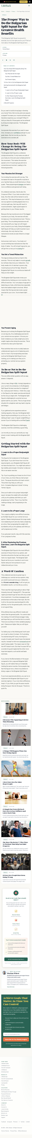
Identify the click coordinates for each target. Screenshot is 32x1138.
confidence (17, 133)
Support (3, 1117)
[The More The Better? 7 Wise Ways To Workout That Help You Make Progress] (16, 829)
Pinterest (15, 1121)
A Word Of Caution (9, 103)
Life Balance (4, 1069)
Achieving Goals (5, 1071)
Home (2, 11)
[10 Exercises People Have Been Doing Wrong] (16, 862)
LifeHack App (4, 1076)
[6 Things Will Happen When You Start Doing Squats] (16, 737)
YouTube (23, 1121)
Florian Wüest (6, 49)
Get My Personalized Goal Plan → (16, 959)
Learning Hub (4, 1083)
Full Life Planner (5, 1080)
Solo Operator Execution (7, 1100)
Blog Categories (5, 1111)
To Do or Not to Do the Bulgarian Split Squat (16, 82)
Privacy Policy (13, 1131)
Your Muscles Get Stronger (12, 73)
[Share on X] (10, 60)
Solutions (4, 1087)
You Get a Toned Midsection (12, 76)
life (16, 383)
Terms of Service (5, 1131)
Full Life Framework (5, 1067)
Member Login (4, 1115)
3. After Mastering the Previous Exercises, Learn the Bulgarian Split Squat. (15, 98)
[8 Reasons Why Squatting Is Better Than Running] (16, 709)
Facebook (3, 1121)
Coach (28, 420)
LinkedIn (28, 1121)
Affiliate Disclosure (22, 1131)
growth (28, 260)
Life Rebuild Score (5, 1065)
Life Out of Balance (5, 1096)
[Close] (30, 2)
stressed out (24, 641)
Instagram (9, 1121)
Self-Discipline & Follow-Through (8, 1091)
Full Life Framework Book (7, 1078)
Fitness (13, 11)
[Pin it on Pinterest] (6, 60)
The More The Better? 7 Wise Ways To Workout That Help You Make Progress (15, 844)
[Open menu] (29, 5)
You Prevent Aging (10, 79)
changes (21, 184)
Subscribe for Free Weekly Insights (16, 1039)
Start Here (4, 1061)
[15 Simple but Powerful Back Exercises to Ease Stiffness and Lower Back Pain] (16, 798)
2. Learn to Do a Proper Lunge (13, 93)
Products (4, 1074)
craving (19, 248)
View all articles (10, 986)
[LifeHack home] (6, 5)
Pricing (2, 1085)
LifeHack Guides (5, 1063)
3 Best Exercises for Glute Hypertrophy (12, 783)
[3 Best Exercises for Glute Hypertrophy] (16, 769)
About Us (3, 1105)
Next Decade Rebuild (6, 1098)
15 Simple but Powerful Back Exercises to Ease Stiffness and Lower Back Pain (14, 811)
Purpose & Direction (5, 1093)
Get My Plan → (23, 1)
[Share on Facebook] (2, 60)
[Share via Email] (14, 60)
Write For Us (4, 1113)
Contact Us (4, 1107)
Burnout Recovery (5, 1089)
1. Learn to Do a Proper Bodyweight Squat (17, 90)
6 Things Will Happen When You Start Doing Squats (15, 752)
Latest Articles (4, 1109)
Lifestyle (8, 11)
